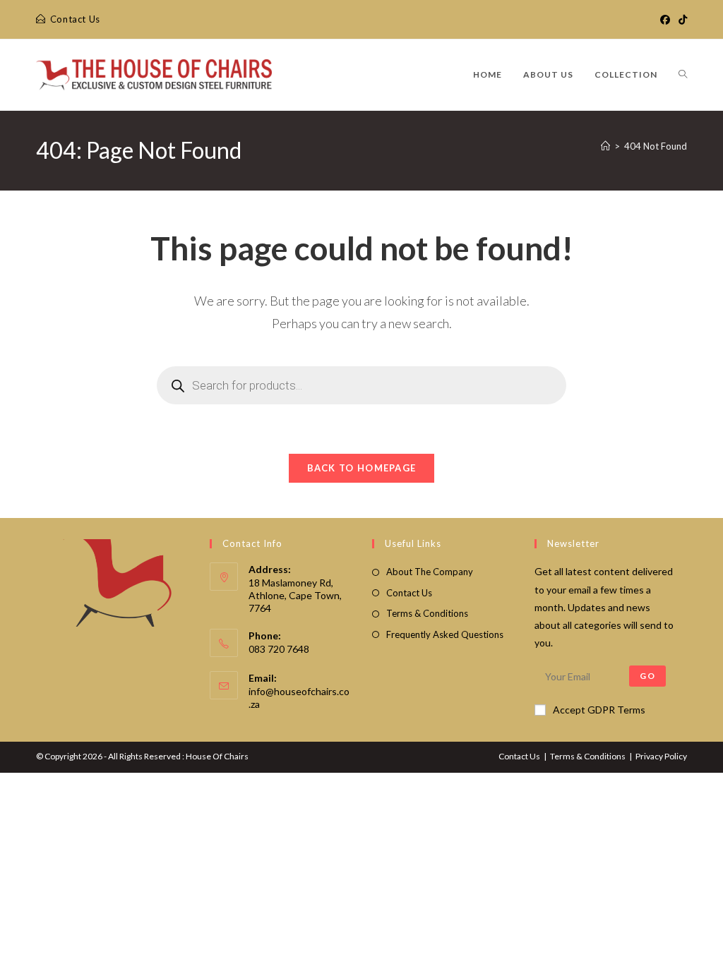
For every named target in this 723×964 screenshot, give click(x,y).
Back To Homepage (362, 468)
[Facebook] (665, 20)
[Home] (605, 146)
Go (647, 675)
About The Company (429, 571)
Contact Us (409, 592)
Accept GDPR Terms (599, 710)
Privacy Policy (661, 756)
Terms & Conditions (427, 613)
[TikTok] (680, 20)
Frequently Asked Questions (444, 634)
